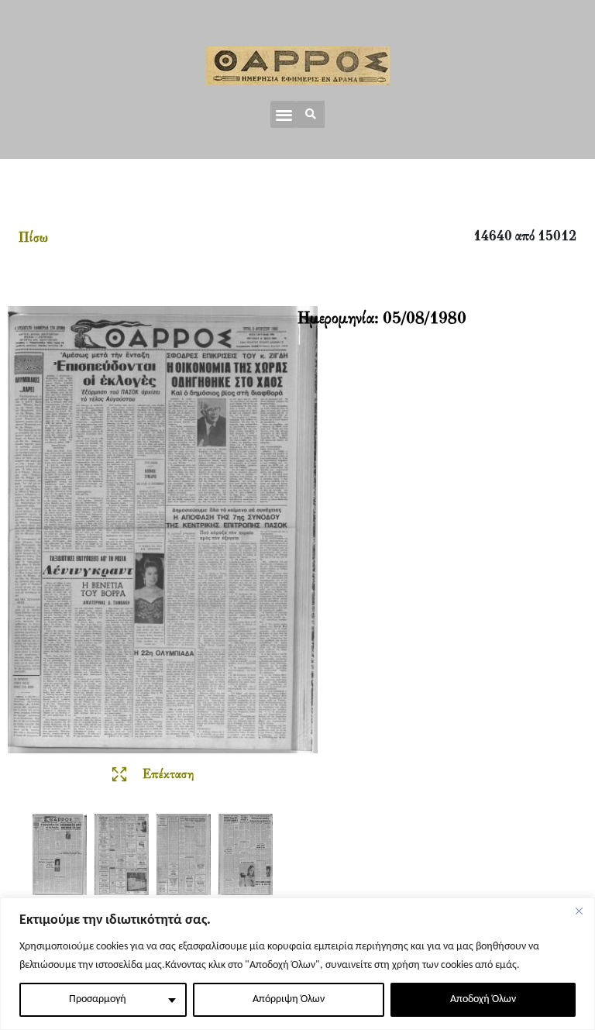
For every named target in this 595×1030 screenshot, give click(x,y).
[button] (284, 114)
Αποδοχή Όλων (483, 999)
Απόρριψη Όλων (289, 999)
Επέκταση (168, 775)
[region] (297, 963)
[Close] (578, 910)
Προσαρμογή (97, 999)
